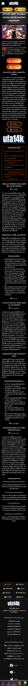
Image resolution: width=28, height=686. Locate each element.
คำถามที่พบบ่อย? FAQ (12, 179)
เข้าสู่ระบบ (9, 9)
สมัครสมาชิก (21, 9)
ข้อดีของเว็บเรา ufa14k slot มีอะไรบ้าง (14, 160)
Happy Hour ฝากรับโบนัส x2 (14, 632)
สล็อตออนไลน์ (21, 593)
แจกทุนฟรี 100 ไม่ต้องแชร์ (14, 629)
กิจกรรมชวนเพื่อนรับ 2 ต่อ (14, 634)
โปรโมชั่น (9, 597)
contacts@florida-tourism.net (15, 653)
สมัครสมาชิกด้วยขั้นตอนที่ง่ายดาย (15, 172)
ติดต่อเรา (21, 597)
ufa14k (4, 48)
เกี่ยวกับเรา (8, 593)
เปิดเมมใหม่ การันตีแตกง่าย (14, 626)
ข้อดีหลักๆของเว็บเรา (12, 162)
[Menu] (3, 3)
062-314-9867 (17, 656)
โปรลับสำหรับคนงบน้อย (14, 621)
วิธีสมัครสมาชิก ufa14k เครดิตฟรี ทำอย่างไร (15, 169)
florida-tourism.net (16, 651)
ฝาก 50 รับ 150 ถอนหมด (14, 624)
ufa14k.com (14, 608)
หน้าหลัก (8, 584)
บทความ (22, 588)
